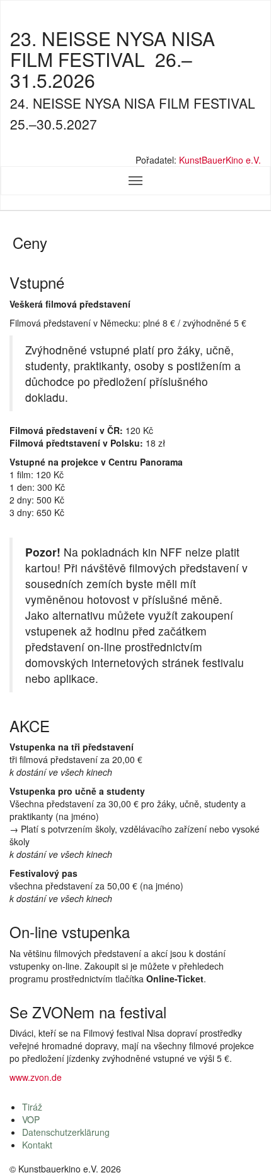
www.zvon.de (35, 1077)
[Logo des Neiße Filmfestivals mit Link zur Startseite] (135, 146)
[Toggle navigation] (135, 180)
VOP (31, 1119)
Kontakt (37, 1144)
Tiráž (32, 1106)
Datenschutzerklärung (66, 1132)
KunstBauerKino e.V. (220, 160)
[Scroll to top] (245, 1149)
